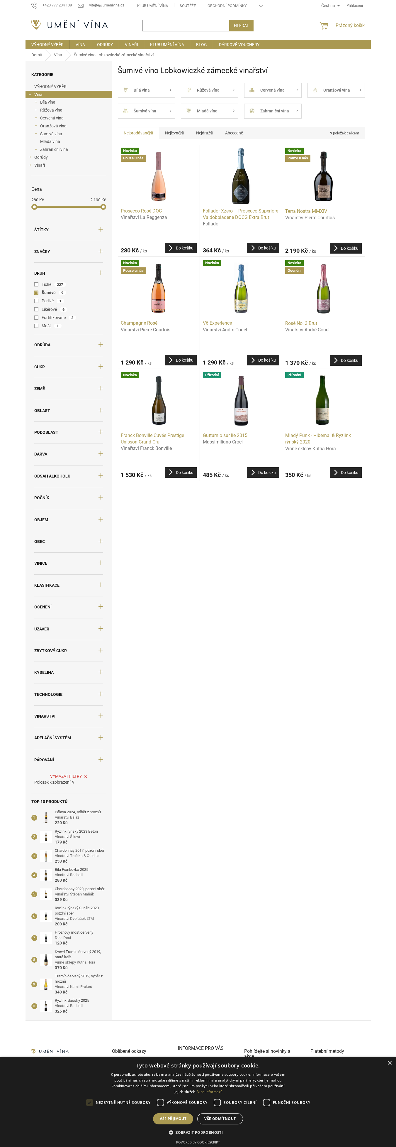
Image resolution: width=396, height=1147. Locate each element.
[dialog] (198, 1102)
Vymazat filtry (66, 776)
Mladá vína (50, 141)
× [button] (389, 1063)
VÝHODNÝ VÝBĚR (50, 86)
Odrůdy (41, 157)
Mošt (50, 325)
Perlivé (52, 300)
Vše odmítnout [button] (220, 1118)
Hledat (241, 25)
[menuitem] (47, 44)
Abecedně (234, 133)
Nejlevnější (174, 133)
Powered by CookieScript (198, 1142)
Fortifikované (58, 317)
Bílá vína (47, 102)
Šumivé (53, 292)
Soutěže (188, 6)
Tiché (52, 284)
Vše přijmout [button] (173, 1118)
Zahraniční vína (54, 149)
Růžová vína (51, 110)
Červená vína (52, 118)
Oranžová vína (53, 126)
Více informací (209, 1091)
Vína (38, 94)
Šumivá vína (51, 133)
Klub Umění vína (152, 6)
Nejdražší (204, 133)
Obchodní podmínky (227, 6)
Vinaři (39, 165)
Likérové (53, 309)
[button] (198, 1132)
